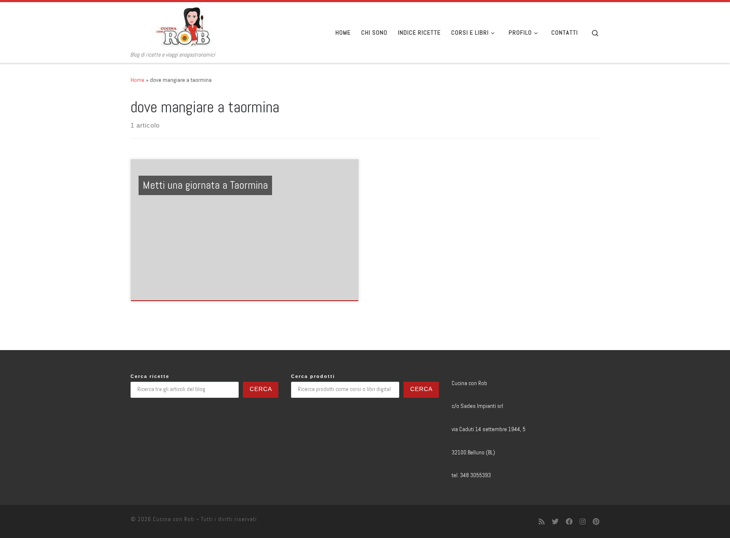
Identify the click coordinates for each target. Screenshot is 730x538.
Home (137, 80)
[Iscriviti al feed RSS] (542, 521)
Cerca (261, 389)
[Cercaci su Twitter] (555, 521)
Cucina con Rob (173, 519)
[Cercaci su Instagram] (583, 521)
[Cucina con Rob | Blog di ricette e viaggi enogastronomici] (183, 26)
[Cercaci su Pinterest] (596, 521)
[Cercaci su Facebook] (569, 521)
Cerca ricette (150, 376)
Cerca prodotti (313, 376)
